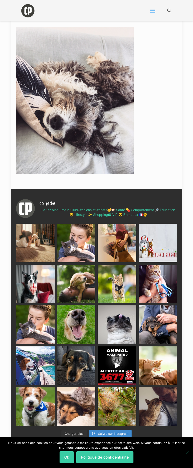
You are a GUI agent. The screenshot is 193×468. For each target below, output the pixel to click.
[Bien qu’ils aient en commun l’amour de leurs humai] (76, 406)
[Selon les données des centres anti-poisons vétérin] (117, 406)
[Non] (187, 452)
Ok (66, 457)
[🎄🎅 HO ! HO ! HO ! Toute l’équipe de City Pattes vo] (158, 243)
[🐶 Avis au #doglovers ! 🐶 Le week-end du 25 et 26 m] (35, 406)
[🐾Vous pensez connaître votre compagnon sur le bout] (76, 243)
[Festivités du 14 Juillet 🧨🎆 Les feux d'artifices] (76, 365)
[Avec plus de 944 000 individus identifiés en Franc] (158, 406)
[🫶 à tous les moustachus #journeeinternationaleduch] (117, 324)
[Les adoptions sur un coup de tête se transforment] (35, 284)
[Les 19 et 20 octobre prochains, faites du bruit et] (35, 324)
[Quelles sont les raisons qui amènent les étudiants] (158, 284)
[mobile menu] (153, 11)
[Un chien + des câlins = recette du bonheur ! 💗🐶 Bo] (76, 324)
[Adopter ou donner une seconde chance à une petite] (158, 324)
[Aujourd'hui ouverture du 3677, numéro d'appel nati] (117, 365)
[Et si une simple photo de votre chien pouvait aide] (35, 243)
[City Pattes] (28, 10)
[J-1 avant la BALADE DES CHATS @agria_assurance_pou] (117, 284)
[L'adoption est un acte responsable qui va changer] (76, 284)
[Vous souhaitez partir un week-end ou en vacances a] (35, 365)
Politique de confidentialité (105, 457)
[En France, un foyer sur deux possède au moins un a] (158, 365)
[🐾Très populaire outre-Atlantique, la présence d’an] (117, 243)
